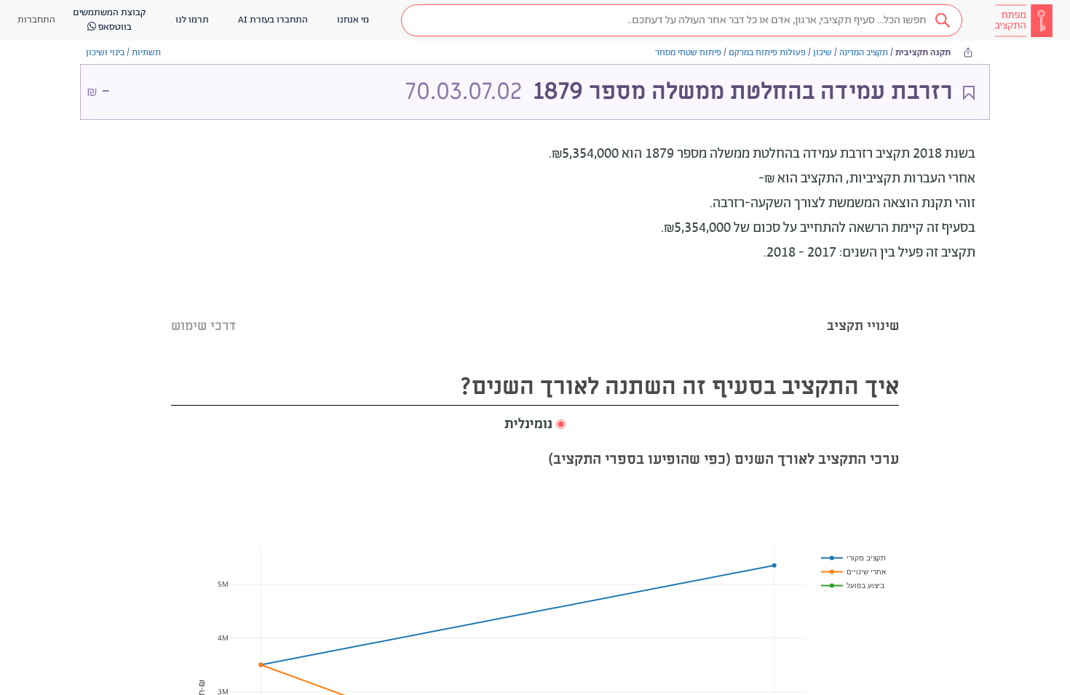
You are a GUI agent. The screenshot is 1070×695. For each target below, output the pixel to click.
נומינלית (528, 424)
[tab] (863, 308)
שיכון (822, 53)
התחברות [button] (36, 20)
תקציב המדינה (863, 53)
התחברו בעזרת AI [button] (273, 20)
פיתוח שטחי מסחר (688, 53)
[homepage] (1023, 20)
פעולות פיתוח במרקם (767, 53)
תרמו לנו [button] (192, 20)
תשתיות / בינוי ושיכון (123, 53)
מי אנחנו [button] (353, 20)
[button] (681, 20)
